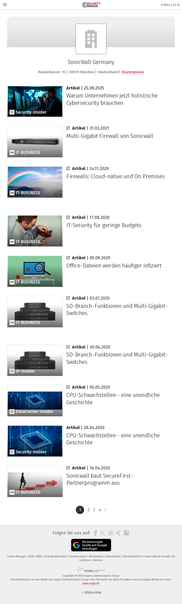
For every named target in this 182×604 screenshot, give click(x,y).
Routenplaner (133, 72)
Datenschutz (114, 556)
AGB (31, 556)
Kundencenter (78, 556)
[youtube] (109, 533)
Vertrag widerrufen (56, 556)
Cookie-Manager (17, 556)
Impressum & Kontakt (158, 556)
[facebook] (94, 533)
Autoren (98, 560)
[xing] (117, 533)
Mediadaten (96, 556)
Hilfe (39, 556)
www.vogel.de (91, 583)
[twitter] (101, 533)
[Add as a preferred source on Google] (91, 545)
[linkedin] (125, 533)
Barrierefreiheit (133, 556)
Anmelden (170, 5)
